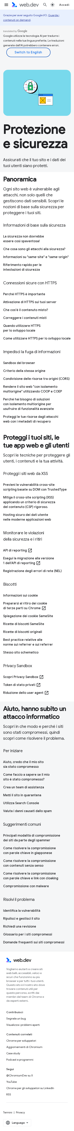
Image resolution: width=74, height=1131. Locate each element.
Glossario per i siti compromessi (27, 934)
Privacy (20, 1112)
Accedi (64, 5)
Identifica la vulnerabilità (21, 911)
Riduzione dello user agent (26, 693)
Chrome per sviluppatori (21, 1040)
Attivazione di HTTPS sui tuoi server (29, 302)
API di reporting (17, 550)
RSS (8, 1094)
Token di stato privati (22, 685)
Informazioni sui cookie (20, 596)
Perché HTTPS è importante (24, 294)
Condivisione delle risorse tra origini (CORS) (36, 379)
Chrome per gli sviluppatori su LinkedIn (30, 1088)
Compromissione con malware (26, 886)
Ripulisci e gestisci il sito (21, 919)
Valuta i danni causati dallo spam (27, 811)
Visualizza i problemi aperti (23, 1025)
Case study (13, 1053)
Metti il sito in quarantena (22, 795)
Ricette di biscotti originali (22, 632)
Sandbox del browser (19, 363)
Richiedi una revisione (19, 927)
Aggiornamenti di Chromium (24, 1047)
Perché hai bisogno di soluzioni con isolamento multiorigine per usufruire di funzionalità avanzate (28, 404)
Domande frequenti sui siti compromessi (33, 942)
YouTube (11, 1082)
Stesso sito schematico (20, 652)
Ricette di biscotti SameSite (23, 624)
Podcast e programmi (19, 1059)
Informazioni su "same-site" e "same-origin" (36, 257)
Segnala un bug (16, 1018)
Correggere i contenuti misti (25, 318)
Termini (7, 1112)
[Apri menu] (6, 4)
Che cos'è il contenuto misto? (25, 310)
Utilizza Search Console (21, 803)
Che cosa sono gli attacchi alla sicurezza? (34, 249)
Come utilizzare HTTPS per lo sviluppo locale (37, 338)
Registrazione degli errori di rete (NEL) (32, 571)
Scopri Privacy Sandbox (23, 677)
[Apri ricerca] (45, 4)
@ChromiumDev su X (19, 1075)
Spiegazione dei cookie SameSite (28, 616)
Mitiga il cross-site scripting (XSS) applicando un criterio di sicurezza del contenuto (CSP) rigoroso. (29, 502)
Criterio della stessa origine (24, 371)
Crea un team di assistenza (23, 787)
